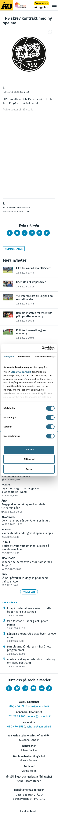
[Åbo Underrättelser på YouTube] (33, 688)
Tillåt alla (29, 449)
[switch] (50, 417)
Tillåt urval (29, 459)
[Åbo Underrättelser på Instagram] (25, 688)
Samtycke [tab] (8, 356)
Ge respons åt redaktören (18, 207)
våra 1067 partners (21, 372)
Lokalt (5, 542)
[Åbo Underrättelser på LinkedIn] (42, 688)
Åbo (4, 501)
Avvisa (29, 469)
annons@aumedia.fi (39, 716)
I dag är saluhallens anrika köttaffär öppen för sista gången (29, 612)
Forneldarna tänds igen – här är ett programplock (29, 650)
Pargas (6, 484)
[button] (41, 7)
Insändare (8, 517)
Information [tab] (24, 356)
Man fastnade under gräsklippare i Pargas (28, 624)
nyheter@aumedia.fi (38, 726)
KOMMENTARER (13, 248)
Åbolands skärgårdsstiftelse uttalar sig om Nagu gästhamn (31, 663)
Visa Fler (29, 591)
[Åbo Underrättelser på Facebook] (9, 688)
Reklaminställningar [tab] (45, 356)
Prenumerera (41, 3)
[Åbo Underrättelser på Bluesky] (17, 688)
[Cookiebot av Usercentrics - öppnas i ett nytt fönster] (42, 348)
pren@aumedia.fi (38, 706)
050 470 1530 (16, 726)
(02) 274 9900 (18, 706)
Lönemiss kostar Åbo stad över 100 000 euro (31, 637)
